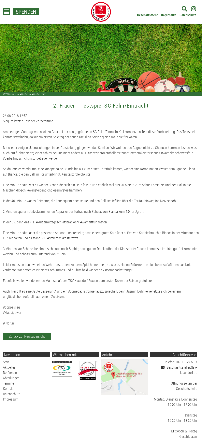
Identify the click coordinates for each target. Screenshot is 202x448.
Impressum (168, 15)
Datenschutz (188, 15)
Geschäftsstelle (147, 15)
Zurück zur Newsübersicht (27, 336)
